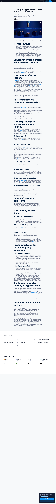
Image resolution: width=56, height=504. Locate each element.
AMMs (21, 130)
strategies (23, 72)
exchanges (19, 96)
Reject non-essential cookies (47, 500)
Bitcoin (30, 85)
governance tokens (22, 180)
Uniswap (18, 158)
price (33, 241)
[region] (47, 498)
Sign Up (50, 1)
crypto (16, 7)
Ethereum (34, 85)
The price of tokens (26, 147)
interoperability (33, 311)
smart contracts (20, 139)
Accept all (47, 498)
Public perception (24, 107)
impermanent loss (37, 166)
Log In (47, 1)
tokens (36, 139)
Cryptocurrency (16, 80)
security (19, 115)
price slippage (19, 88)
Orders (22, 227)
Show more (28, 368)
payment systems (34, 292)
